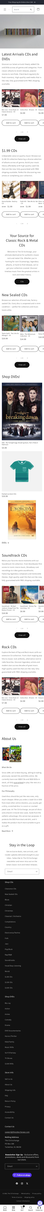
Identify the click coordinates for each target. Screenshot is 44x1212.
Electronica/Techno (12, 933)
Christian (8, 905)
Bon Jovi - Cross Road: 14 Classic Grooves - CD (10, 111)
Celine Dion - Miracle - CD (28, 110)
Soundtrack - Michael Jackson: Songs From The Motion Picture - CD (10, 608)
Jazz (6, 944)
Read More (6, 831)
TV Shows (8, 1058)
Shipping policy (29, 1197)
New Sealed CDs (11, 894)
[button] (5, 9)
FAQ (6, 1096)
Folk (6, 938)
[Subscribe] (36, 871)
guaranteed (18, 782)
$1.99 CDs (8, 977)
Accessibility (10, 1112)
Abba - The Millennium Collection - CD (27, 335)
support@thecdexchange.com (17, 1132)
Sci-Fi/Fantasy (10, 1053)
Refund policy (25, 1193)
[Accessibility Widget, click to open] (40, 1203)
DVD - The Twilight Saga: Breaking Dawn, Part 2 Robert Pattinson (20, 444)
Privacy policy (36, 1193)
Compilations (10, 922)
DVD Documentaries (13, 1031)
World (7, 971)
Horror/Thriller (11, 1036)
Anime (7, 1014)
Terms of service (17, 1197)
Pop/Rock (9, 949)
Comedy (8, 1020)
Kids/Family (9, 1042)
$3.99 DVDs (9, 1064)
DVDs (4, 542)
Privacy (7, 1106)
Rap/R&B (8, 955)
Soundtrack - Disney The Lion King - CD (28, 607)
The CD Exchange (13, 1193)
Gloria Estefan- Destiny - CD (10, 202)
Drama (7, 1025)
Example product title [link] (9, 494)
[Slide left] (16, 132)
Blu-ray (8, 1003)
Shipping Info (10, 1090)
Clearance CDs (10, 889)
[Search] (31, 9)
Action (7, 1009)
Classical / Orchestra (13, 916)
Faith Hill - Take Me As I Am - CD (29, 202)
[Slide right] (27, 132)
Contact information (23, 1201)
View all (22, 139)
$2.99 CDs (8, 982)
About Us (8, 1084)
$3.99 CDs (8, 988)
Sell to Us (8, 1079)
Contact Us (9, 1118)
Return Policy (10, 1101)
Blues (7, 900)
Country (8, 927)
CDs (22, 281)
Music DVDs (9, 1047)
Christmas (9, 911)
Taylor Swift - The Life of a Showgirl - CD (10, 334)
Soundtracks (10, 960)
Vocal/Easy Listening (13, 966)
